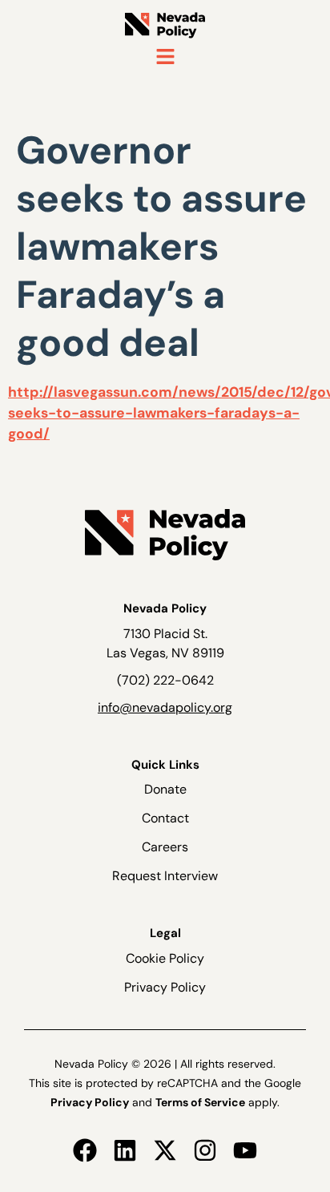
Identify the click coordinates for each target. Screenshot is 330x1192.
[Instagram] (205, 1150)
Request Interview (165, 875)
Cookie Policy (165, 958)
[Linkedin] (125, 1150)
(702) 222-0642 (165, 680)
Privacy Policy (165, 987)
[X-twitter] (165, 1150)
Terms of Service (200, 1102)
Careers (165, 846)
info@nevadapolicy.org (165, 707)
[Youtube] (245, 1150)
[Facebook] (85, 1150)
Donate (165, 789)
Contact (165, 818)
